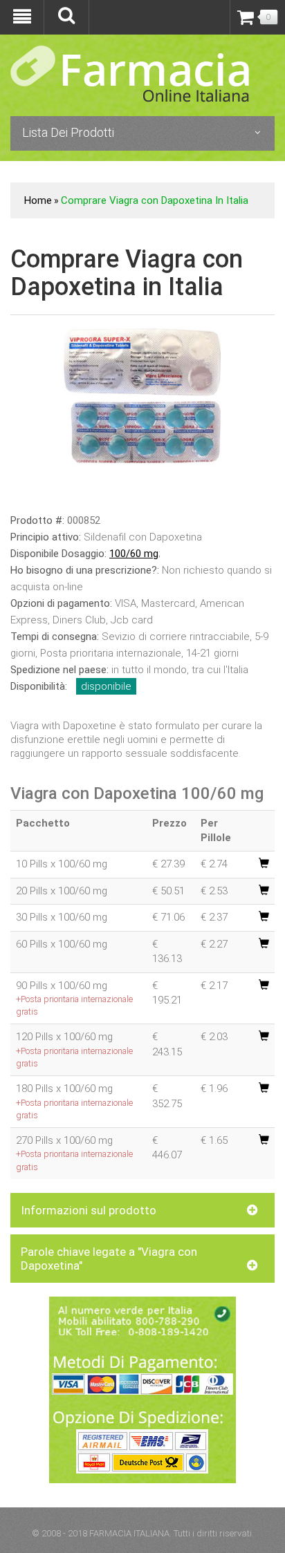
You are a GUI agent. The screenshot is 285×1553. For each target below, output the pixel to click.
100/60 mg (133, 553)
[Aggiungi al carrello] (264, 864)
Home (38, 200)
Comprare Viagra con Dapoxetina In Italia (154, 200)
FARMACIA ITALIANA (129, 1533)
